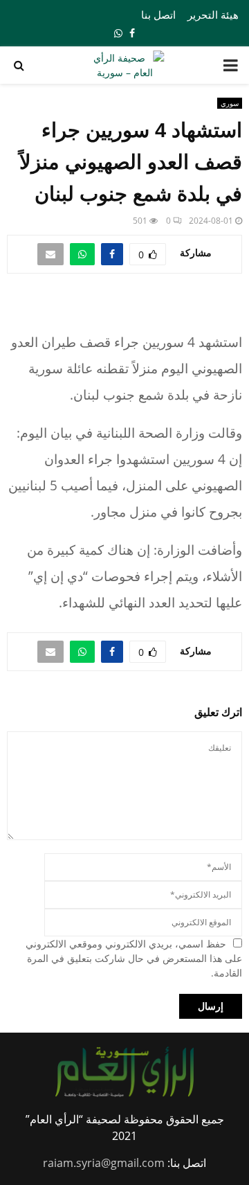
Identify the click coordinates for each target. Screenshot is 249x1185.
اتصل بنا (158, 14)
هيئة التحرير (213, 14)
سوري (230, 103)
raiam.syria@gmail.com (104, 1162)
